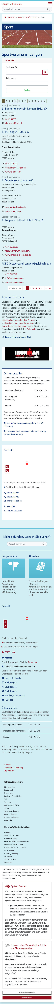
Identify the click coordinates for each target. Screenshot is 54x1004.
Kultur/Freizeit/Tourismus (27, 17)
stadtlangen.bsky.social (15, 695)
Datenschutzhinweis (27, 993)
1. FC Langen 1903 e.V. (15, 131)
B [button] (9, 101)
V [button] (41, 101)
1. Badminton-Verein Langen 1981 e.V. (24, 108)
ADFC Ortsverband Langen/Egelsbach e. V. (26, 263)
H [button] (19, 101)
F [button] (15, 101)
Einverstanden (27, 997)
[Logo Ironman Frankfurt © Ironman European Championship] (27, 353)
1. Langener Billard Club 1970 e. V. (22, 220)
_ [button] (3, 101)
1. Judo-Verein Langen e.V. (17, 180)
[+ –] (27, 465)
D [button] (12, 101)
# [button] (44, 101)
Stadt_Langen (11, 682)
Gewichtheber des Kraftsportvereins (17, 326)
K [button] (22, 101)
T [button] (35, 101)
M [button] (25, 101)
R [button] (29, 101)
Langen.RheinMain (13, 678)
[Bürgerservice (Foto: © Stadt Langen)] (13, 568)
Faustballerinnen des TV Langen (19, 323)
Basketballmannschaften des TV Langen (19, 320)
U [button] (38, 101)
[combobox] (27, 83)
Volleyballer (32, 329)
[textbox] (11, 83)
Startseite (11, 17)
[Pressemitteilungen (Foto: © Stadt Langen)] (40, 568)
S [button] (32, 101)
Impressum (33, 662)
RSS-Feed (9, 700)
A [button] (6, 101)
